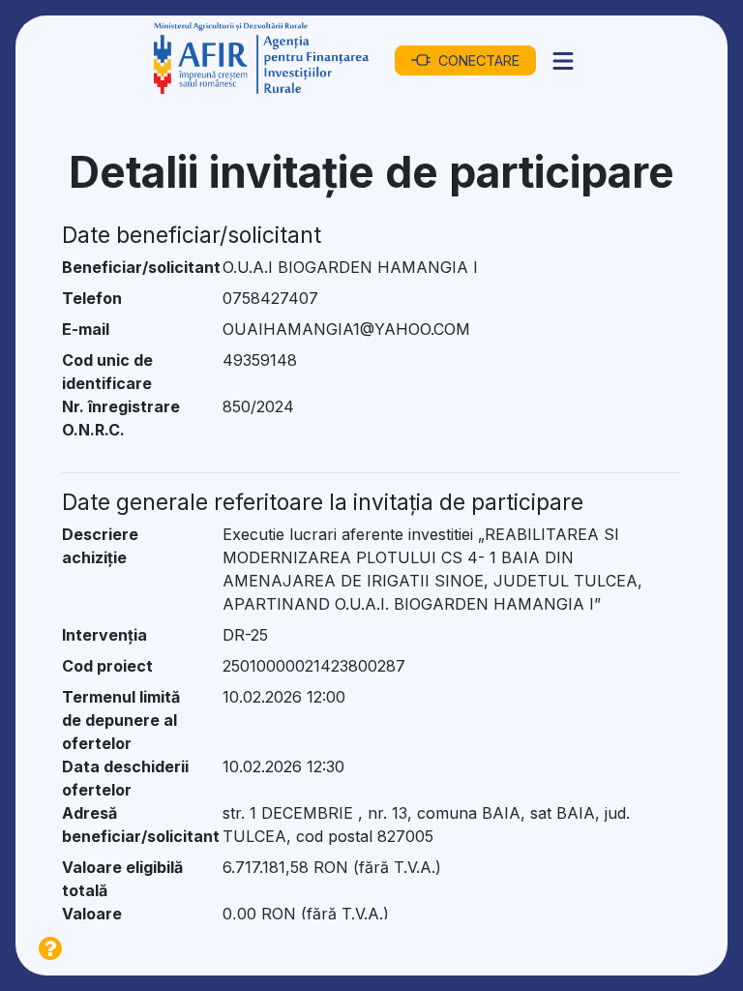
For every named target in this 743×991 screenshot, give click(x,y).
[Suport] (50, 947)
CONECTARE (479, 60)
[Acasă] (263, 60)
